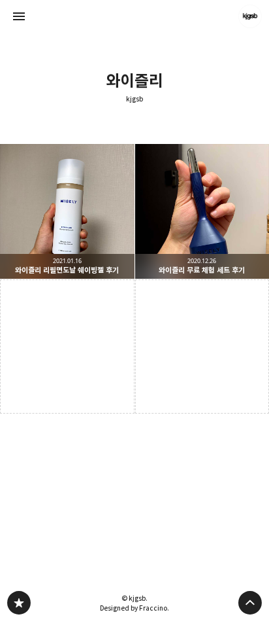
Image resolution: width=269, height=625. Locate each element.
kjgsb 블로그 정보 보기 (250, 16)
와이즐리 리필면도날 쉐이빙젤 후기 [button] (67, 211)
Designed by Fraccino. (134, 608)
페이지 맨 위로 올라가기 (250, 602)
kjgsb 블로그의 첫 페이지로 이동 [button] (134, 16)
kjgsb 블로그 (19, 602)
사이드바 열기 (19, 16)
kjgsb (134, 99)
